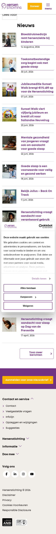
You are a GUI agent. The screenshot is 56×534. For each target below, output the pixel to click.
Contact (11, 406)
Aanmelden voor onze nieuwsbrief (26, 380)
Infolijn (10, 417)
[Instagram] (23, 474)
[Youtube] (31, 474)
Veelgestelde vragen (19, 411)
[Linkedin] (15, 474)
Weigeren (28, 305)
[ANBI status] (7, 522)
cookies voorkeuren (15, 505)
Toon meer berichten (35, 353)
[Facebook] (6, 474)
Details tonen (39, 278)
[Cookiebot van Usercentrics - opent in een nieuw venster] (39, 226)
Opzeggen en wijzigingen (21, 422)
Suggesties (12, 428)
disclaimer (8, 495)
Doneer (34, 6)
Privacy (7, 500)
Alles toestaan (28, 288)
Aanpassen (26, 296)
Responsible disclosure (16, 510)
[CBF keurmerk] (21, 522)
